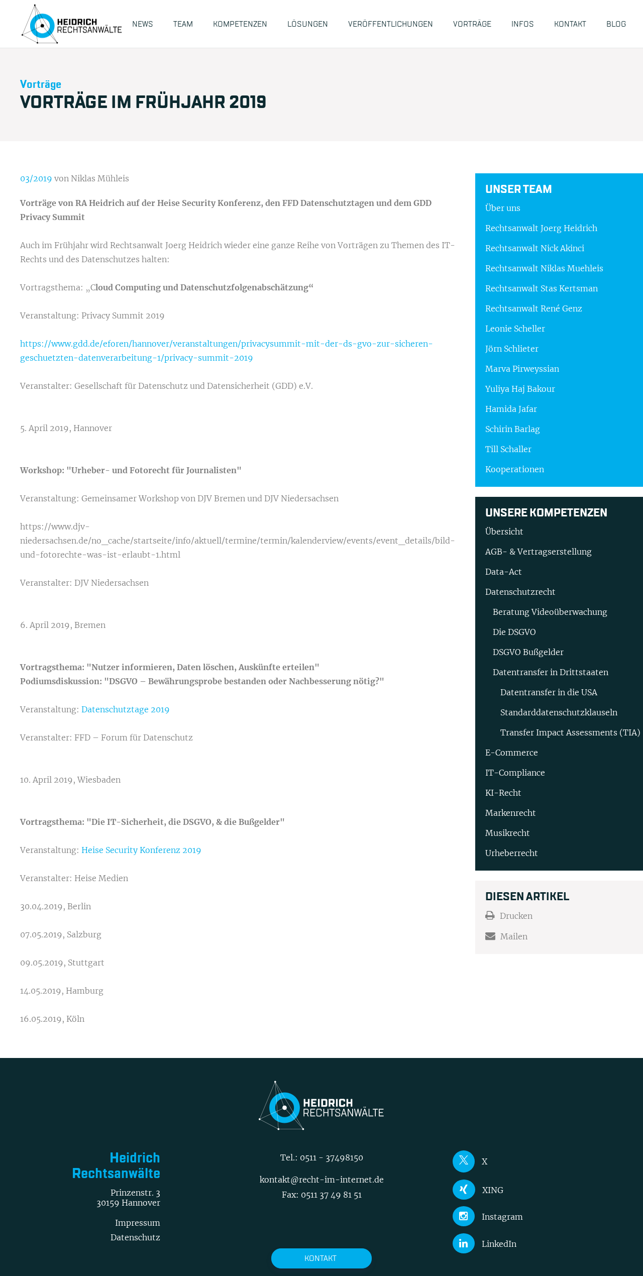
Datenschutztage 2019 (125, 709)
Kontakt (320, 1258)
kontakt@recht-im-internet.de (322, 1180)
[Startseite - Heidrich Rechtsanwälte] (72, 24)
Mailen (513, 936)
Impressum (137, 1223)
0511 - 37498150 (331, 1157)
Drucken (516, 916)
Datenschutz (135, 1237)
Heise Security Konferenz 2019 (141, 850)
